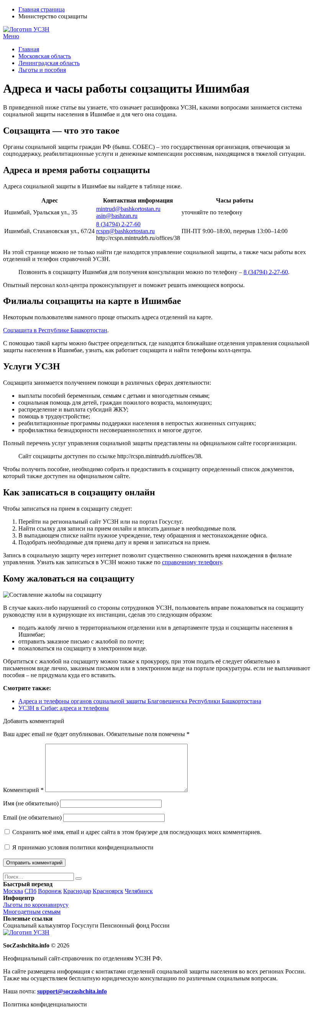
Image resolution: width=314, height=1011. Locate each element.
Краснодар (77, 891)
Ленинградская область (49, 63)
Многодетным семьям (32, 911)
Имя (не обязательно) (31, 803)
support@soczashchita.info (72, 991)
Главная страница (41, 9)
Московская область (44, 56)
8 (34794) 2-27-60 (118, 224)
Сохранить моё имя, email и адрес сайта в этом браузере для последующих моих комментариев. (137, 832)
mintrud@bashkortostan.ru (128, 209)
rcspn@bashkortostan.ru (125, 231)
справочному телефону (192, 562)
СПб (30, 891)
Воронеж (50, 891)
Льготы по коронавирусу (36, 905)
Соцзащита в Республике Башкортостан (55, 330)
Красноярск (108, 891)
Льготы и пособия (42, 70)
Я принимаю (82, 847)
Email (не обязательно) (32, 817)
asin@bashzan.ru (116, 215)
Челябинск (139, 891)
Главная (28, 49)
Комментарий (23, 790)
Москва (13, 891)
